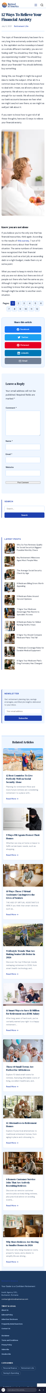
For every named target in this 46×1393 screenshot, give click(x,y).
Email (9, 454)
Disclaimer (5, 1336)
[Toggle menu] (35, 5)
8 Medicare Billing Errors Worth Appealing (30, 584)
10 (26, 309)
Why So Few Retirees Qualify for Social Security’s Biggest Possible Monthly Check (29, 547)
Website (10, 467)
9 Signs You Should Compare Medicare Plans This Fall (29, 636)
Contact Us (6, 1329)
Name (9, 441)
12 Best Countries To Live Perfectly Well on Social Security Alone (19, 779)
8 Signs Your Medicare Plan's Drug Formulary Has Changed (29, 662)
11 (31, 309)
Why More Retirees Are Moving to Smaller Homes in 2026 (22, 1243)
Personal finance (10, 1368)
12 (37, 309)
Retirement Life (21, 26)
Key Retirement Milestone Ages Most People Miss (28, 559)
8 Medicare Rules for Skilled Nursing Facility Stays (29, 623)
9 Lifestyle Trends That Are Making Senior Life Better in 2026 (20, 954)
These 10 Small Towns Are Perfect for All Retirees (19, 1068)
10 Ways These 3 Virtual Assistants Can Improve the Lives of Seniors (20, 894)
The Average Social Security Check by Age (29, 572)
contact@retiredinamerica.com (15, 1299)
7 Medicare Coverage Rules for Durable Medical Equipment (30, 649)
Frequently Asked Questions (12, 1324)
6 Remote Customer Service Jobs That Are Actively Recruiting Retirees (20, 1182)
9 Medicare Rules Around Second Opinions (28, 597)
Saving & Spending (11, 1373)
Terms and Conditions (10, 1340)
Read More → (12, 798)
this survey (23, 240)
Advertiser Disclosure (10, 1319)
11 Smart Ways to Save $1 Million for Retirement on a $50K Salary (23, 1012)
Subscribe (23, 718)
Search (24, 515)
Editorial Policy (7, 1315)
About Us (5, 1310)
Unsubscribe (6, 1354)
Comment (11, 408)
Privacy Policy (7, 1345)
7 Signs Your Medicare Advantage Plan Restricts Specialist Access (28, 612)
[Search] (41, 5)
